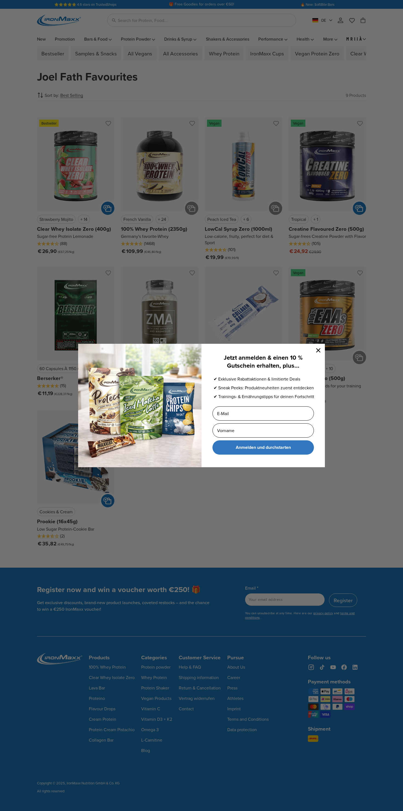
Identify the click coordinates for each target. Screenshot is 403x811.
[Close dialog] (318, 350)
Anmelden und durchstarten (263, 447)
